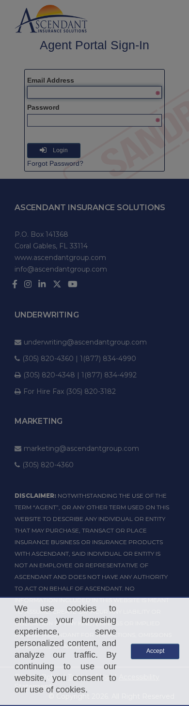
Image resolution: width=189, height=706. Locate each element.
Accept (155, 651)
